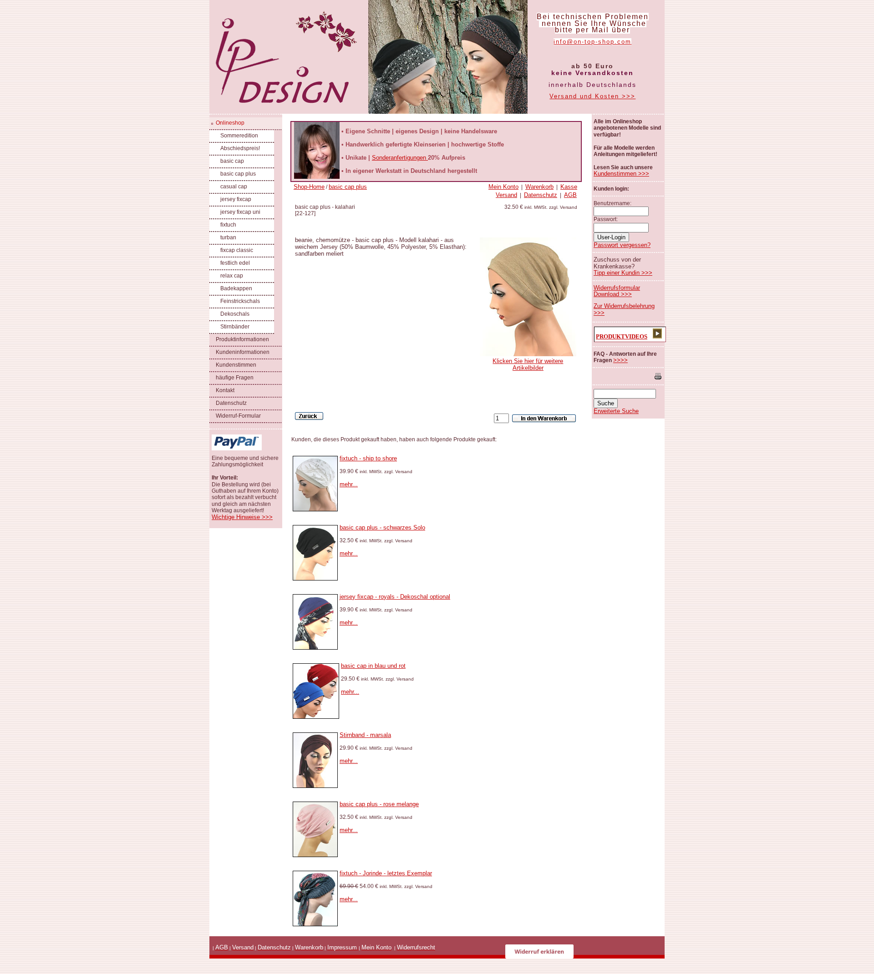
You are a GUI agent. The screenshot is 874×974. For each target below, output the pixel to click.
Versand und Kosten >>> (592, 96)
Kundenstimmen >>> (621, 173)
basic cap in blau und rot (373, 665)
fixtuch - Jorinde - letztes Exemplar (386, 873)
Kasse (568, 186)
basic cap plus (348, 186)
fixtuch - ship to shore (368, 458)
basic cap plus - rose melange (379, 804)
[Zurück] (309, 416)
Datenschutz (540, 195)
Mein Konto (503, 186)
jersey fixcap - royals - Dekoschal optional (395, 596)
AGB (570, 195)
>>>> (620, 360)
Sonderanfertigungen (400, 157)
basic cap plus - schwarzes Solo (382, 527)
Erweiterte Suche (616, 411)
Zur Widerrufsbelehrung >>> (624, 309)
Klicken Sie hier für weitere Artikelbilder (528, 364)
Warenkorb (539, 186)
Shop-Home (309, 186)
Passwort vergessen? (622, 245)
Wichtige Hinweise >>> (242, 517)
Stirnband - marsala (365, 735)
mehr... (349, 484)
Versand (506, 195)
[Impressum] (358, 947)
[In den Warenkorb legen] (544, 418)
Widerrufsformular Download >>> (617, 291)
